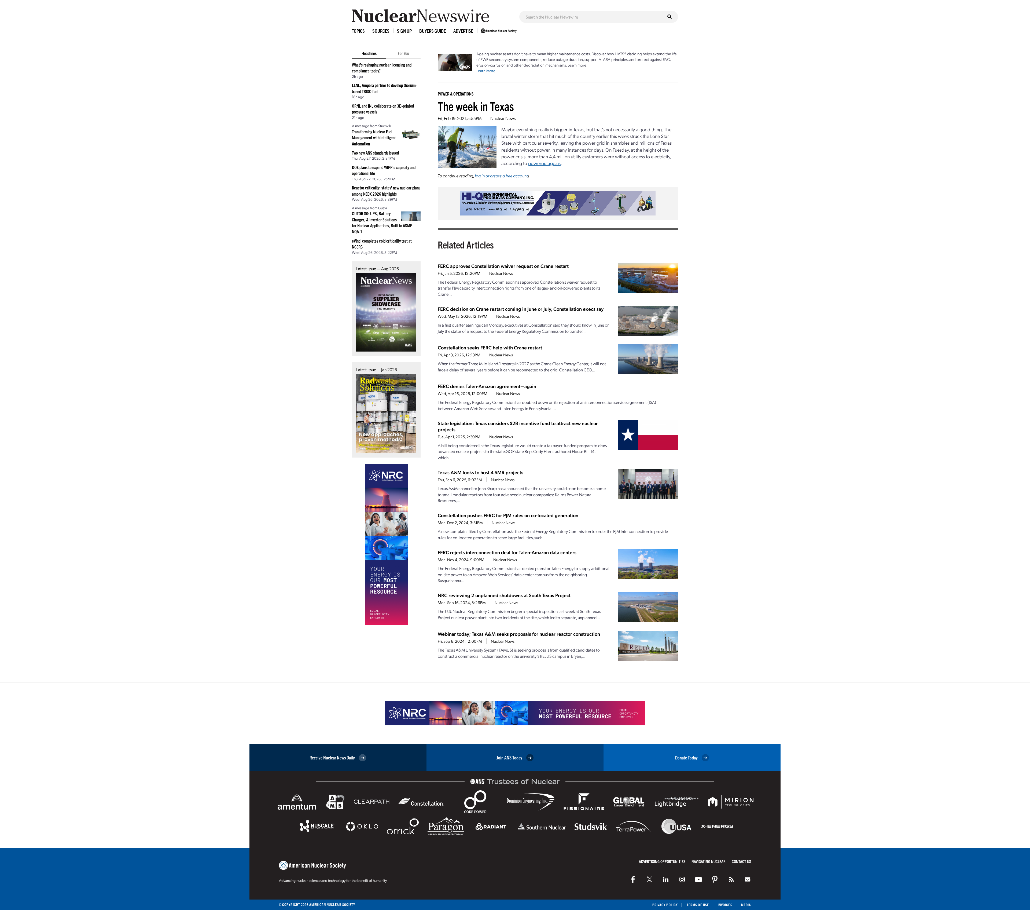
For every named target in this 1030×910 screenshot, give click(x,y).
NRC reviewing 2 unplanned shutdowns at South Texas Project (504, 595)
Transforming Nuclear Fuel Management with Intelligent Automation (374, 137)
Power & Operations (456, 93)
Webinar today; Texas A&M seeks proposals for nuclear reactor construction (519, 634)
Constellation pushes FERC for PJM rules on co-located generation (508, 515)
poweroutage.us (544, 163)
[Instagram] (682, 879)
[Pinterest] (714, 879)
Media (746, 904)
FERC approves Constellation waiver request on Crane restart (503, 266)
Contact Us (741, 861)
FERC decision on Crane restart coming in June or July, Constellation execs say (521, 309)
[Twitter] (649, 879)
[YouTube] (698, 879)
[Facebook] (633, 879)
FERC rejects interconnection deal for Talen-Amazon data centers (507, 552)
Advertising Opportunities (662, 861)
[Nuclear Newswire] (731, 879)
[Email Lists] (747, 879)
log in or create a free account (501, 175)
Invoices (725, 904)
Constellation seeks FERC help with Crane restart (490, 347)
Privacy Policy (665, 904)
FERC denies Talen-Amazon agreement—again (487, 386)
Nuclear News (503, 118)
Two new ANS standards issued (375, 152)
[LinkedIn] (665, 879)
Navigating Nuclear (708, 861)
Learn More (485, 70)
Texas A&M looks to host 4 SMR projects (480, 472)
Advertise (463, 31)
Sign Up (404, 31)
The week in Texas (476, 105)
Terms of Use (698, 904)
